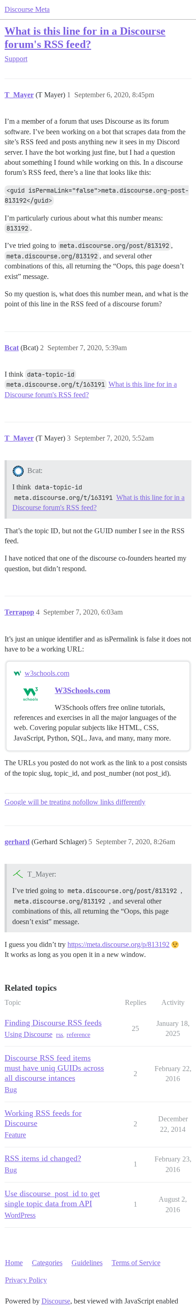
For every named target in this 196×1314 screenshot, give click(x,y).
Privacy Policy (26, 1280)
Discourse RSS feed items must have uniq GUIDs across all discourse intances (54, 1068)
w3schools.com (47, 673)
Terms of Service (136, 1263)
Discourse (55, 1301)
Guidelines (87, 1263)
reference (78, 1034)
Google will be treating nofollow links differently (75, 802)
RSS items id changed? (43, 1158)
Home (14, 1263)
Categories (47, 1263)
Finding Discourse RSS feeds (53, 1022)
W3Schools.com (82, 690)
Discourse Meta (27, 9)
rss (59, 1034)
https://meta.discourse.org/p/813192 (118, 944)
